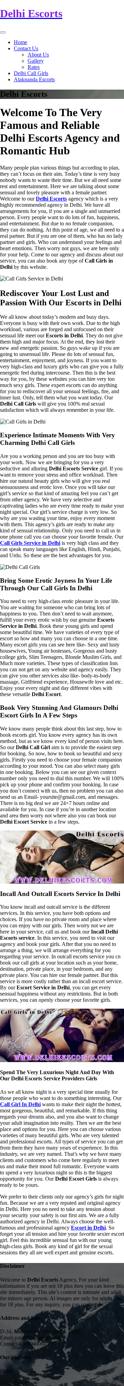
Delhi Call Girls (31, 73)
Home (20, 42)
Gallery (36, 61)
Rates (34, 67)
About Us (38, 55)
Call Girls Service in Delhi (30, 543)
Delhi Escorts (51, 199)
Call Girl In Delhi (20, 1104)
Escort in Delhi (88, 1228)
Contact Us (26, 48)
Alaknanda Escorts (34, 79)
